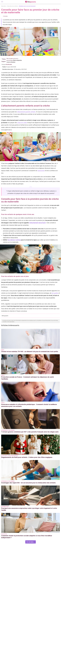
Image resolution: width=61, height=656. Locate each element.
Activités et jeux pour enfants (9, 455)
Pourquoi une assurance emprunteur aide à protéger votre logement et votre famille (29, 509)
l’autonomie (40, 170)
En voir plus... (31, 542)
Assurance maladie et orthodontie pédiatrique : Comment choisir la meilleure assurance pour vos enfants (29, 405)
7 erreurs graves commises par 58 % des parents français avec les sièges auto (30, 432)
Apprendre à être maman (8, 430)
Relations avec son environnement (27, 6)
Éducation (3, 6)
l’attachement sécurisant (37, 223)
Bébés (2, 349)
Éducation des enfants (12, 6)
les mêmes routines (14, 240)
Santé (2, 375)
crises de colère (22, 122)
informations (5, 506)
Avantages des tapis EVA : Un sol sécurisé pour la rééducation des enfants (28, 483)
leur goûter (55, 293)
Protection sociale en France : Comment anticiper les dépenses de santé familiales (27, 378)
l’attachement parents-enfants (26, 112)
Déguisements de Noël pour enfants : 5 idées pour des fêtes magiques (26, 457)
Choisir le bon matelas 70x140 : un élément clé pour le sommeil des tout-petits (29, 351)
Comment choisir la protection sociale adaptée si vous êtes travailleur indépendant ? (26, 536)
